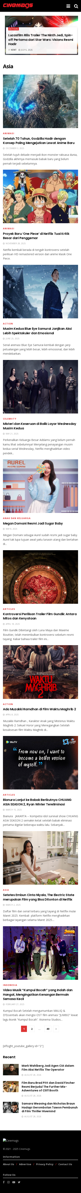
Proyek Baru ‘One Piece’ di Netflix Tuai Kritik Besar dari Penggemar (36, 235)
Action (13, 28)
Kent (14, 49)
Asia (6, 890)
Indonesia (10, 985)
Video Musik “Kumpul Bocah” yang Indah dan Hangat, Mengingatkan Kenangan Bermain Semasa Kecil (38, 994)
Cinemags (24, 1149)
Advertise (25, 1164)
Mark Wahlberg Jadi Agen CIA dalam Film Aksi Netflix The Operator (48, 1068)
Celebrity (9, 419)
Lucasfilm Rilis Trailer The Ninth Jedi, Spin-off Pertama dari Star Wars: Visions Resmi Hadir (40, 39)
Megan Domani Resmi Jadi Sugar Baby (33, 523)
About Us (8, 1164)
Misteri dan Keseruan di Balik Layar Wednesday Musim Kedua (39, 426)
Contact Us (65, 1164)
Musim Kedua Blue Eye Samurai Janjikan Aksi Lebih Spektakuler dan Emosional (37, 330)
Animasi (8, 133)
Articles (9, 609)
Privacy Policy (44, 1164)
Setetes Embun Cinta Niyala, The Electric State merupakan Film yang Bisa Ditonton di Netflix (38, 897)
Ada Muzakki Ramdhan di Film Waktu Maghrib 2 (39, 709)
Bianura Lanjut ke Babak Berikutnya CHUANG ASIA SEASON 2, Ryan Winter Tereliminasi (37, 802)
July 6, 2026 (26, 49)
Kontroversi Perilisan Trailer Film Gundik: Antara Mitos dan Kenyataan (39, 616)
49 (47, 1029)
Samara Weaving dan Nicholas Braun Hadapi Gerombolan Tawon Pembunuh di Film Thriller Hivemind (50, 1107)
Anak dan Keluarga (17, 518)
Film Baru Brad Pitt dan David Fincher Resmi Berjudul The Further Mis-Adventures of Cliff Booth (48, 1086)
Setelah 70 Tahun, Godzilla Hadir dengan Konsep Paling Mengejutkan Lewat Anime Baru (39, 140)
